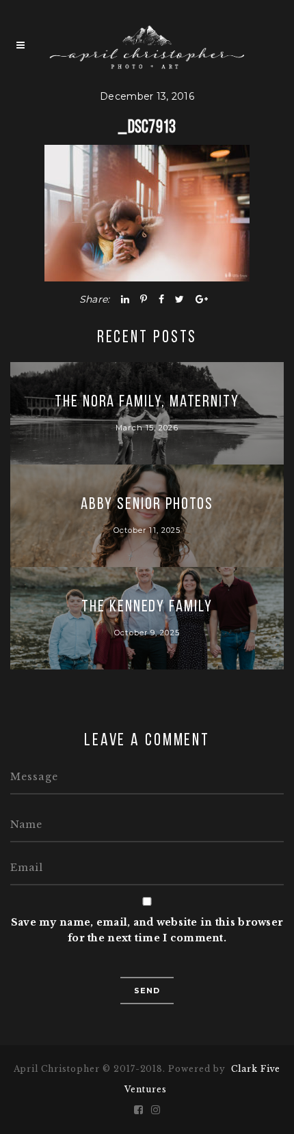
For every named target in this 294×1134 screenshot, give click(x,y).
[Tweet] (179, 299)
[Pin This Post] (143, 299)
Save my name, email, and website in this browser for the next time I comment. (147, 930)
